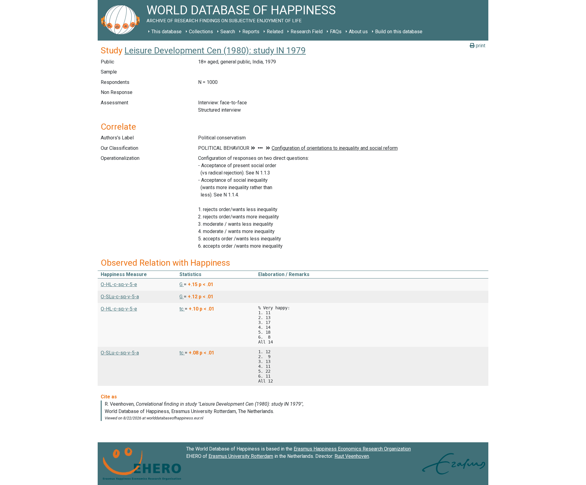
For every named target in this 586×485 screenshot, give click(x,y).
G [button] (181, 284)
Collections (201, 31)
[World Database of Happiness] (122, 20)
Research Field (307, 31)
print (480, 45)
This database (166, 31)
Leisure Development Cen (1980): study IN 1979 (215, 50)
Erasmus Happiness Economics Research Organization (352, 449)
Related (275, 31)
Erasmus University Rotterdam (240, 456)
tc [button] (182, 309)
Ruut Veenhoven (352, 456)
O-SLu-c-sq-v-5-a (120, 297)
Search (227, 31)
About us (358, 31)
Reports (250, 31)
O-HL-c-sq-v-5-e (119, 284)
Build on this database (398, 31)
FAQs (336, 31)
